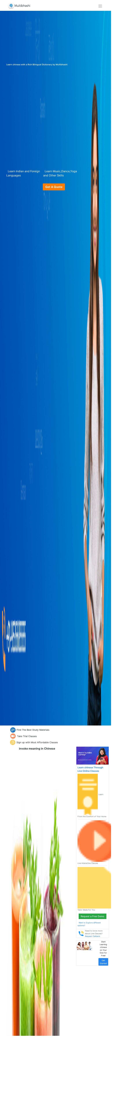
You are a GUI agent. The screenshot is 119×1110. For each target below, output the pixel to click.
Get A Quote (53, 187)
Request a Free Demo (92, 916)
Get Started (103, 962)
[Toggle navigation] (100, 6)
